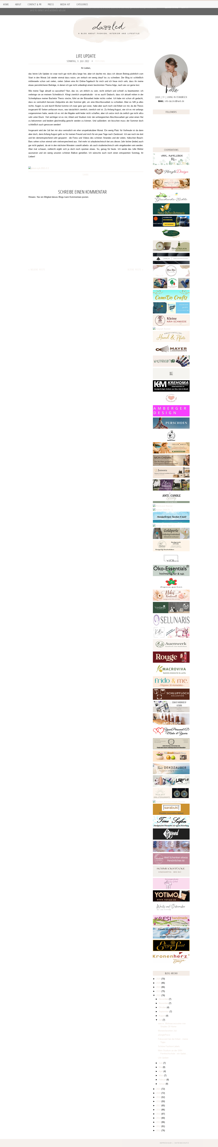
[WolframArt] (171, 366)
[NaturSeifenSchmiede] (171, 214)
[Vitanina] (171, 238)
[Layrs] (171, 263)
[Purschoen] (171, 428)
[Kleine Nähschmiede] (171, 325)
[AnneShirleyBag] (171, 522)
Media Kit (65, 4)
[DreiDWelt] (171, 226)
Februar (162, 1079)
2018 (158, 1101)
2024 (158, 987)
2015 (158, 1114)
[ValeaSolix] (171, 798)
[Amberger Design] (171, 415)
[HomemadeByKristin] (164, 526)
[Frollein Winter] (171, 453)
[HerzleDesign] (171, 177)
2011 (158, 1130)
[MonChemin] (171, 465)
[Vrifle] (171, 785)
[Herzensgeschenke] (171, 888)
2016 (158, 1109)
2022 (158, 995)
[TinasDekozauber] (171, 773)
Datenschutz (182, 1143)
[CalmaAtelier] (163, 510)
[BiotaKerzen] (171, 251)
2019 (158, 1097)
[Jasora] (171, 477)
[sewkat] (171, 711)
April (161, 1071)
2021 (158, 1089)
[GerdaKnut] (171, 440)
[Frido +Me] (171, 687)
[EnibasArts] (171, 938)
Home (6, 4)
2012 (158, 1126)
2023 (158, 991)
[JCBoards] (171, 563)
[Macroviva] (171, 674)
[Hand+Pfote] (171, 341)
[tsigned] (171, 839)
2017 (158, 1105)
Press (51, 4)
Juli (161, 1020)
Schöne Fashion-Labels (169, 1046)
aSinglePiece (164, 1035)
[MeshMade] (171, 851)
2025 (158, 983)
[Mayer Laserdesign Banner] (171, 353)
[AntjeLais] (171, 876)
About (18, 4)
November (164, 1003)
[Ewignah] (161, 329)
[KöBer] (171, 637)
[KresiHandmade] (171, 925)
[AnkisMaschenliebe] (171, 288)
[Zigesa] (171, 587)
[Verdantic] (171, 612)
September (164, 1011)
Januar (162, 1084)
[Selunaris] (171, 625)
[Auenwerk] (171, 649)
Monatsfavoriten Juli (167, 1031)
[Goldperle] (171, 538)
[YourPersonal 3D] (171, 736)
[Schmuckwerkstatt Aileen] (171, 403)
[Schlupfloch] (171, 699)
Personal (100, 61)
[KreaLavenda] (171, 164)
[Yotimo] (171, 901)
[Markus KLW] (171, 550)
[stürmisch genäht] (171, 313)
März (161, 1075)
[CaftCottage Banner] (171, 748)
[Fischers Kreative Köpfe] (169, 802)
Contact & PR (34, 4)
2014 (158, 1118)
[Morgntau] (171, 490)
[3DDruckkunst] (171, 761)
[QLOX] (171, 378)
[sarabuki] (171, 814)
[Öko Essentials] (171, 575)
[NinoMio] (171, 275)
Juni (161, 1063)
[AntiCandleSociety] (171, 502)
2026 (158, 979)
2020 (158, 1093)
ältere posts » (135, 269)
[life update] (38, 168)
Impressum (166, 1143)
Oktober (163, 1007)
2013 (158, 1122)
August (162, 1015)
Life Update (163, 1058)
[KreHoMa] (171, 391)
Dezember (164, 999)
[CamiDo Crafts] (171, 300)
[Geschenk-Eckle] (171, 201)
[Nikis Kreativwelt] (171, 600)
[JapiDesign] (171, 724)
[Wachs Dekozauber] (171, 913)
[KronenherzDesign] (171, 962)
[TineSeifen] (171, 826)
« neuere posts (36, 269)
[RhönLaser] (163, 506)
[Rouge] (171, 662)
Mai (161, 1067)
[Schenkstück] (171, 863)
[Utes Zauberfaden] (171, 189)
